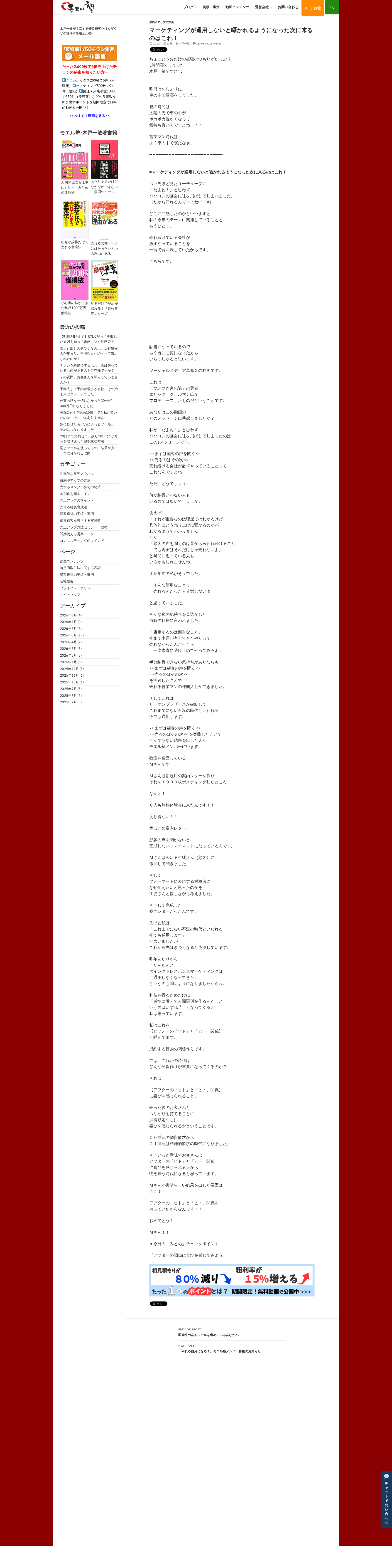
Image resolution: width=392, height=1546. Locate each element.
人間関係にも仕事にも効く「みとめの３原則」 (74, 187)
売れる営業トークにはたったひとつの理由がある (104, 248)
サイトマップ (70, 594)
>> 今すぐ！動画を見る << (90, 116)
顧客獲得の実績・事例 (77, 514)
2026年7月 (68, 622)
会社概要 (67, 581)
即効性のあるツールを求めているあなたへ (208, 1332)
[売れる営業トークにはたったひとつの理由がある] (104, 220)
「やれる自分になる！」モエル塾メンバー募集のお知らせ (219, 1348)
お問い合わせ (288, 7)
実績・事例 (211, 7)
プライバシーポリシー (77, 588)
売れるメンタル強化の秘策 (80, 487)
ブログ (188, 7)
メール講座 (312, 8)
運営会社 (262, 7)
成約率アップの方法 (161, 22)
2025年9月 (68, 689)
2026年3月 (68, 648)
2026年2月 (68, 655)
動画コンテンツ (237, 7)
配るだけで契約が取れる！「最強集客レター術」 (104, 308)
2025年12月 (69, 669)
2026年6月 (68, 628)
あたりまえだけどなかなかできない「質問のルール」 (104, 186)
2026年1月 (68, 662)
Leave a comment (208, 43)
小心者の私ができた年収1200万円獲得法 (74, 308)
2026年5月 (68, 635)
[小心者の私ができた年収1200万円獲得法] (74, 280)
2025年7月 (68, 702)
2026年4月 (68, 642)
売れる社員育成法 (73, 507)
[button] (386, 1499)
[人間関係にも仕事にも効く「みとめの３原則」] (74, 159)
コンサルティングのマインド (82, 540)
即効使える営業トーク (77, 534)
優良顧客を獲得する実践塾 (80, 520)
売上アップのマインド (77, 500)
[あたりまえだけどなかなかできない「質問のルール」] (104, 159)
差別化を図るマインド (77, 494)
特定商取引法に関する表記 (80, 568)
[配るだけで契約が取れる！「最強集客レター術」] (104, 280)
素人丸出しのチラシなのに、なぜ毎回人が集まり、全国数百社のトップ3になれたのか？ (89, 353)
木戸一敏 (184, 43)
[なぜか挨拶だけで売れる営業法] (74, 219)
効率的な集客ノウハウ (77, 473)
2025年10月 (69, 682)
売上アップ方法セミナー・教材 (84, 527)
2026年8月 (68, 615)
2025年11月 (69, 675)
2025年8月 (68, 695)
